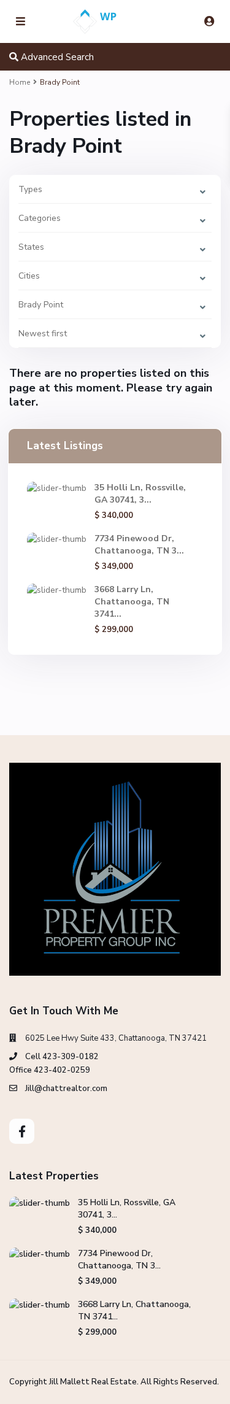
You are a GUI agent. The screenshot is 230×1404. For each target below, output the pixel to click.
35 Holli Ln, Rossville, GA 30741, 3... (140, 494)
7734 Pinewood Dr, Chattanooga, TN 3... (139, 545)
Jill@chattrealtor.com (66, 1088)
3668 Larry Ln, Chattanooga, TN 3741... (131, 602)
